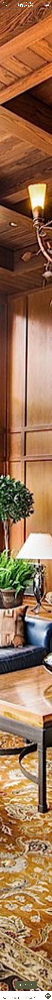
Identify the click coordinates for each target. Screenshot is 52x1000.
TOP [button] (48, 996)
